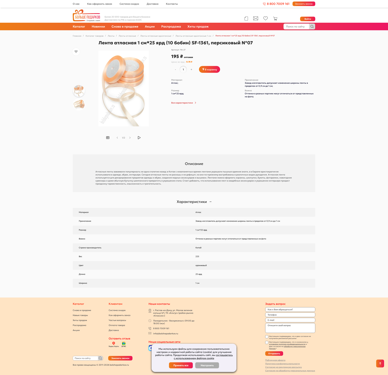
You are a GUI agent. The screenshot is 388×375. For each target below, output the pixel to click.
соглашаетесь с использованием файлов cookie (203, 357)
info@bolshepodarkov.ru (165, 333)
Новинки (98, 26)
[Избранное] (265, 19)
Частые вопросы (117, 320)
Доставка (152, 3)
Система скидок (129, 3)
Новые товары (80, 315)
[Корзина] (275, 19)
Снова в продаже (125, 26)
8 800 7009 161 (161, 328)
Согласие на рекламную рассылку (283, 367)
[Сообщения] (255, 19)
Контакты (172, 3)
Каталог (79, 26)
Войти (307, 19)
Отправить (274, 353)
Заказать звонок (304, 3)
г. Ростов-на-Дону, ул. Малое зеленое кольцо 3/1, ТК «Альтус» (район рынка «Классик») (173, 313)
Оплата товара (117, 325)
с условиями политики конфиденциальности (288, 343)
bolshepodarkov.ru (119, 364)
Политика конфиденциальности (282, 363)
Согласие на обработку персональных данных (290, 370)
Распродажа (171, 26)
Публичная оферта (275, 360)
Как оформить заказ (99, 3)
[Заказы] (246, 18)
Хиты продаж (198, 26)
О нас (76, 3)
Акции (150, 26)
